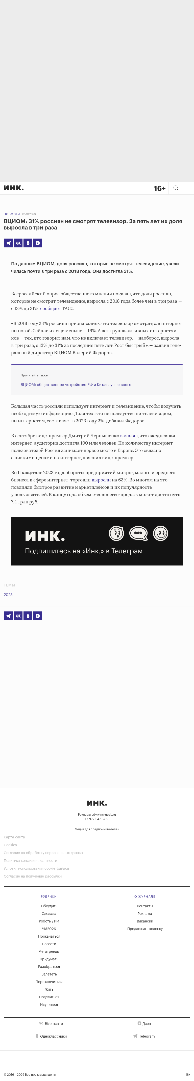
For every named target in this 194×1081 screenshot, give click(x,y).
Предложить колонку (145, 929)
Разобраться (49, 967)
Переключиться (49, 982)
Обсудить (49, 906)
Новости (12, 214)
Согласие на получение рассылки (33, 876)
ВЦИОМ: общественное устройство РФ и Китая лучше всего (76, 385)
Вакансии (145, 921)
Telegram (146, 1036)
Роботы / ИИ (49, 921)
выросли (101, 480)
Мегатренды (49, 952)
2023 (8, 595)
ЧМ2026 (49, 929)
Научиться (49, 1005)
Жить (49, 989)
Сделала (49, 914)
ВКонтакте (53, 1024)
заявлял (129, 436)
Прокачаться (49, 936)
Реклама (145, 914)
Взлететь (49, 974)
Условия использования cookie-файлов (36, 868)
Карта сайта (14, 837)
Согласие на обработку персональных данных (43, 853)
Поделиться (49, 997)
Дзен (146, 1024)
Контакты (145, 906)
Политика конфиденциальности (30, 861)
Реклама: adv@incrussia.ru (97, 814)
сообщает (50, 308)
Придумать (49, 959)
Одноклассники (53, 1036)
